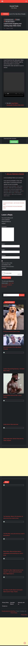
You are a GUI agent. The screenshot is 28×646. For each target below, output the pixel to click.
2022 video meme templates (15, 187)
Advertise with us (21, 603)
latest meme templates (14, 191)
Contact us (4, 606)
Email (3, 249)
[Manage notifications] (25, 643)
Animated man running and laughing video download (13, 190)
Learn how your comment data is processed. (8, 284)
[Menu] (2, 1)
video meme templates (16, 194)
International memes (9, 19)
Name (3, 244)
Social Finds (14, 6)
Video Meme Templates (9, 21)
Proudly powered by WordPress (8, 611)
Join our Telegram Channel (15, 174)
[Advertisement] (14, 45)
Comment (4, 226)
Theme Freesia (14, 612)
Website (4, 255)
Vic (4, 28)
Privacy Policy (5, 602)
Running (17, 19)
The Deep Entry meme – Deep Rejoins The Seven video (13, 203)
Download (14, 142)
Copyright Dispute (12, 603)
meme (21, 191)
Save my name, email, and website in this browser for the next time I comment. (8, 265)
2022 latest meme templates (10, 186)
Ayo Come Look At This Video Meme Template (14, 14)
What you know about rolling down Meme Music (12, 207)
